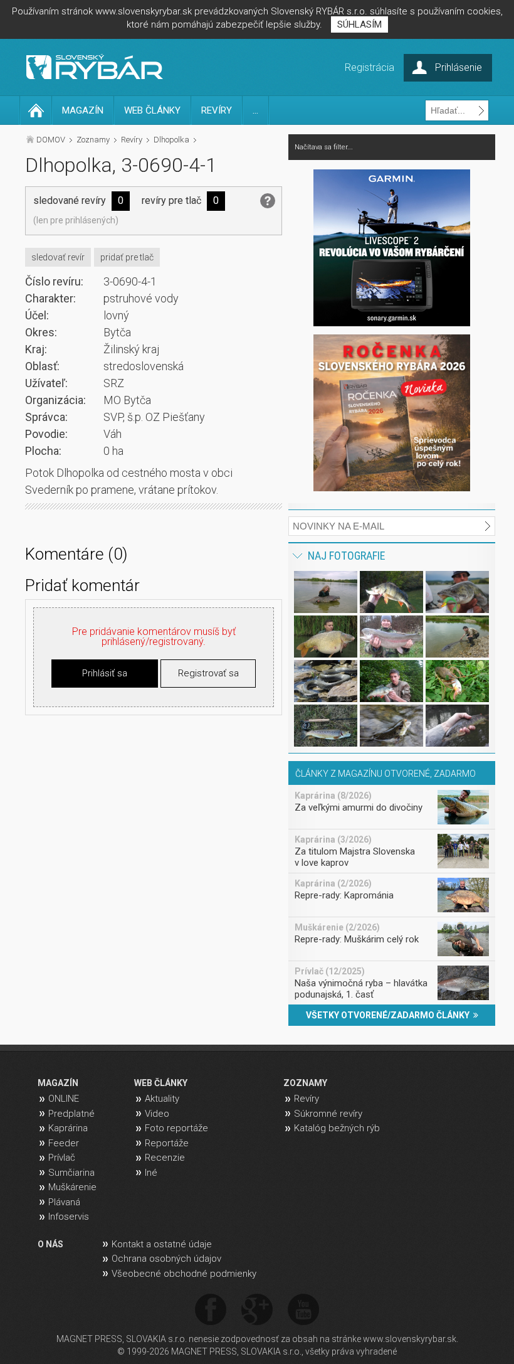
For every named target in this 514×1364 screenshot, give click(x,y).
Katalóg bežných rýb (337, 1128)
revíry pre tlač (171, 200)
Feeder (63, 1143)
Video (157, 1113)
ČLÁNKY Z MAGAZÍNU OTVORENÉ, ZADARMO (385, 774)
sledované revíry (69, 200)
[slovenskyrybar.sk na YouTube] (303, 1310)
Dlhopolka (171, 139)
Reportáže (167, 1143)
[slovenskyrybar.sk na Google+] (257, 1310)
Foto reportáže (176, 1128)
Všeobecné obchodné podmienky (184, 1273)
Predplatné (71, 1113)
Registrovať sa (208, 673)
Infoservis (68, 1216)
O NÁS (50, 1244)
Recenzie (165, 1157)
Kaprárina (68, 1128)
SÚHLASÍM (359, 24)
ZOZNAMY (305, 1083)
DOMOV (50, 139)
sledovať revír (58, 257)
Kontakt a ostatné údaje (162, 1244)
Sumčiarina (71, 1172)
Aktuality (162, 1098)
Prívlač (61, 1157)
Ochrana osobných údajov (166, 1258)
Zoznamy (93, 139)
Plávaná (64, 1202)
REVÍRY (216, 110)
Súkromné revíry (328, 1113)
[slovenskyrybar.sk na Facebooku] (211, 1310)
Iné (151, 1172)
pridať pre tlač (127, 257)
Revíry (131, 139)
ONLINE (63, 1098)
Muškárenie (72, 1187)
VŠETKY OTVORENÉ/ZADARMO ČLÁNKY (389, 1015)
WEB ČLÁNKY (152, 110)
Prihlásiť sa (104, 673)
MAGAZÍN (82, 110)
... (255, 110)
